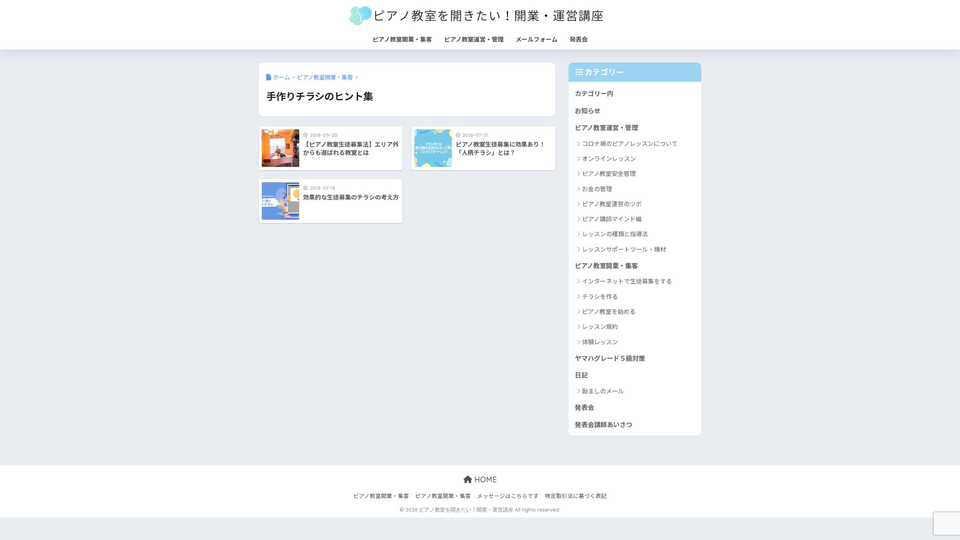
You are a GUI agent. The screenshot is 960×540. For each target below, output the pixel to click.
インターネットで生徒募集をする (627, 280)
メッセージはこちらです (508, 496)
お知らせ (587, 110)
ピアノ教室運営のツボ (612, 203)
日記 (581, 375)
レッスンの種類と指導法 (615, 233)
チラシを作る (600, 296)
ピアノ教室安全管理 (609, 173)
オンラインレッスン (609, 158)
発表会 (579, 39)
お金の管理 (597, 188)
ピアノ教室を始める (609, 311)
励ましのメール (603, 390)
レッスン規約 (600, 326)
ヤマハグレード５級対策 (610, 358)
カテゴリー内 (594, 93)
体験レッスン (600, 341)
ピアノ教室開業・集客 (402, 39)
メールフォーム (537, 39)
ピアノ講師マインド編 (612, 218)
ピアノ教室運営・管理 (474, 39)
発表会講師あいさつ (603, 424)
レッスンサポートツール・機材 (624, 249)
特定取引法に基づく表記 (576, 496)
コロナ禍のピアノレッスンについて (630, 143)
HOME (484, 479)
